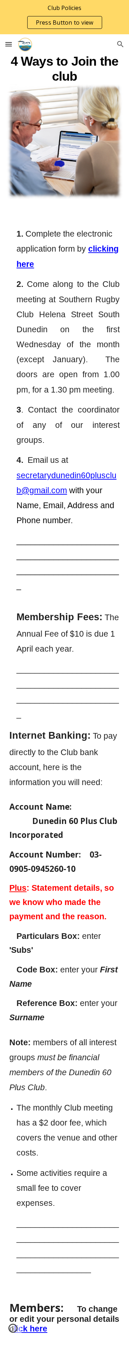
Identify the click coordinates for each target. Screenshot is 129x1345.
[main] (64, 69)
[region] (64, 17)
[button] (8, 44)
